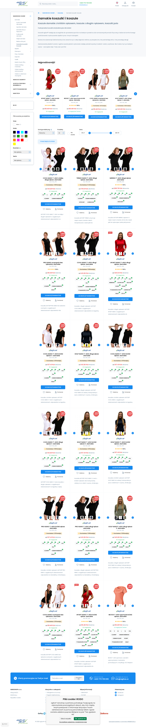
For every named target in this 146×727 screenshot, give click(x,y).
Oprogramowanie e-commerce (118, 721)
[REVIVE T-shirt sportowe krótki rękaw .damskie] (74, 79)
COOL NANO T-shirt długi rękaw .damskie (86, 263)
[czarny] (14, 132)
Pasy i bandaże (19, 54)
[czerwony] (22, 140)
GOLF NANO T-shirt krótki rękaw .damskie (120, 443)
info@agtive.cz (83, 5)
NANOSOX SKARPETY (19, 79)
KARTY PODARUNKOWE (20, 89)
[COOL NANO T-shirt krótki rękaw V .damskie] (53, 335)
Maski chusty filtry (20, 62)
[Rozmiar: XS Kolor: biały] (53, 253)
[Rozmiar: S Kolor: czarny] (53, 169)
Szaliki (16, 59)
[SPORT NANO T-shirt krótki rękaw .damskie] (50, 79)
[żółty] (14, 144)
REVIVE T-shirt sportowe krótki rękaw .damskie (74, 99)
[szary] (22, 136)
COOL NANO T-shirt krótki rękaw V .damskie (53, 354)
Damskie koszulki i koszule (22, 45)
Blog (14, 105)
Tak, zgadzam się (80, 718)
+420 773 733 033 (85, 3)
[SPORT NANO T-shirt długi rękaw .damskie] (120, 244)
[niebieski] (18, 132)
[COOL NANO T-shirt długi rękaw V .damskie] (53, 423)
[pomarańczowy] (14, 140)
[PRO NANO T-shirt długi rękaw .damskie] (86, 508)
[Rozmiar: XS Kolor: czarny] (48, 169)
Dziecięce (18, 51)
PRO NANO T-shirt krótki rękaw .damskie (53, 527)
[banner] (22, 4)
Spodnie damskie (21, 27)
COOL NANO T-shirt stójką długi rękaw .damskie (53, 179)
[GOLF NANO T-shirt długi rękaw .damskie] (86, 335)
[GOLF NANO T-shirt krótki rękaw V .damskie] (86, 423)
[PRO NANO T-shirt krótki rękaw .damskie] (53, 508)
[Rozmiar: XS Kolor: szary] (115, 253)
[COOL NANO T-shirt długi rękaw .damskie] (86, 244)
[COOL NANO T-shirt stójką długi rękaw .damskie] (53, 159)
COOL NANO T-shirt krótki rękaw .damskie (120, 354)
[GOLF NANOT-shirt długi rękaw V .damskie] (123, 79)
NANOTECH (16, 93)
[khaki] (26, 136)
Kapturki (17, 57)
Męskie (17, 48)
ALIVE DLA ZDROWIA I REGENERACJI (19, 84)
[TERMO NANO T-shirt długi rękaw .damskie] (86, 159)
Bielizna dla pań (21, 41)
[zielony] (18, 136)
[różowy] (18, 140)
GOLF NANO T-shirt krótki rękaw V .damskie (86, 443)
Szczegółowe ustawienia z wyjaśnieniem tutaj (73, 722)
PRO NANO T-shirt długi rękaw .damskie (86, 527)
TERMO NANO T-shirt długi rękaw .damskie (86, 179)
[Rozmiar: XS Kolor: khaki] (86, 345)
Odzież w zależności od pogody (20, 75)
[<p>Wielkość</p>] (22, 152)
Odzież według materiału (19, 66)
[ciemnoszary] (14, 136)
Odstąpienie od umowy (53, 692)
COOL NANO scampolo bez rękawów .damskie (99, 99)
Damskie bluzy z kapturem (21, 30)
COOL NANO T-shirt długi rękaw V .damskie (53, 443)
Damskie (60, 13)
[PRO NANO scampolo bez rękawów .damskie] (53, 244)
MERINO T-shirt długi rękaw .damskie (120, 179)
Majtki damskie (20, 39)
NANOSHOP (84, 692)
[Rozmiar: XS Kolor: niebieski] (125, 253)
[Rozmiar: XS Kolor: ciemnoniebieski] (86, 169)
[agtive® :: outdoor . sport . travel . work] (38, 13)
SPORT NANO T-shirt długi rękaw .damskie (120, 263)
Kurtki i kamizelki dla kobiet (21, 23)
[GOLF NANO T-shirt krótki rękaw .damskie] (120, 423)
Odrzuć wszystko (66, 718)
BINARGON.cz (132, 721)
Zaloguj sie (79, 678)
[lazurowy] (22, 132)
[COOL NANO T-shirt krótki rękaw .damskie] (120, 335)
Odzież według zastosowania (19, 70)
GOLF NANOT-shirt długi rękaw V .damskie (123, 99)
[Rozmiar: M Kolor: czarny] (57, 169)
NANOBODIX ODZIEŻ (48, 13)
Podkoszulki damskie (19, 35)
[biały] (26, 140)
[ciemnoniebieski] (26, 132)
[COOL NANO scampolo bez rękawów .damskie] (98, 79)
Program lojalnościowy (53, 695)
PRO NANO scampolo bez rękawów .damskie (53, 263)
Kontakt (83, 695)
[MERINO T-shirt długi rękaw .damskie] (120, 159)
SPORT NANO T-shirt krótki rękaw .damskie (50, 99)
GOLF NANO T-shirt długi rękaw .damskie (87, 354)
